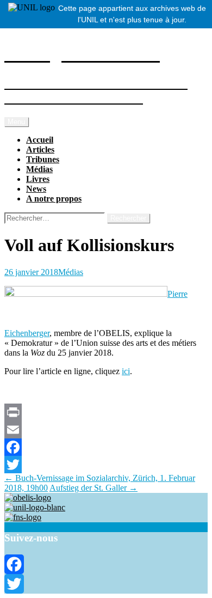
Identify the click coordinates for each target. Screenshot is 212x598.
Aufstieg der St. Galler (93, 487)
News (36, 188)
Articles (40, 149)
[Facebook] (106, 447)
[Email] (106, 429)
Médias (39, 169)
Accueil (39, 139)
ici (126, 371)
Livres (37, 179)
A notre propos (54, 198)
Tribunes (42, 159)
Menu (16, 122)
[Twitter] (106, 464)
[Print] (106, 412)
